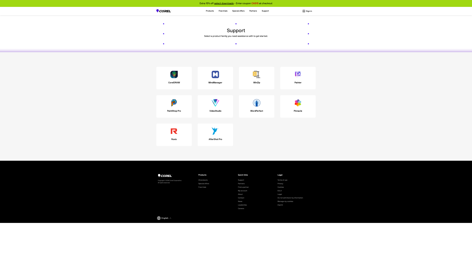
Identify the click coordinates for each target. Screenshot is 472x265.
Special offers (203, 184)
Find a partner (243, 187)
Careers (241, 208)
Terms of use (282, 180)
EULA (280, 191)
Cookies (281, 187)
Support (241, 180)
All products (203, 180)
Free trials (202, 187)
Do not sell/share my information (290, 198)
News (240, 201)
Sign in (309, 11)
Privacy (280, 184)
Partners (241, 184)
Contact (241, 198)
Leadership (242, 205)
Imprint (280, 205)
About (240, 194)
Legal (280, 194)
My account (242, 191)
